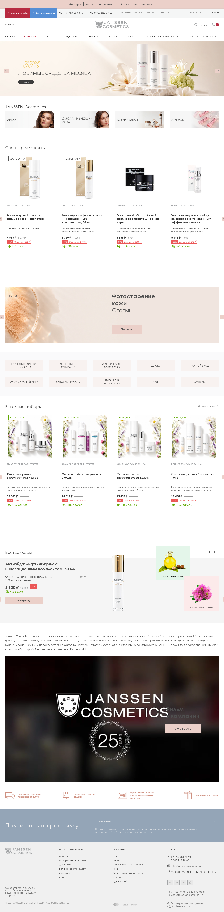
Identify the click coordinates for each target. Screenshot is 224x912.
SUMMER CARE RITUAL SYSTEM (78, 464)
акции (117, 868)
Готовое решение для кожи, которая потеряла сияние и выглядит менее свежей (192, 489)
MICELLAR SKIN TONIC (19, 205)
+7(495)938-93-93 (73, 13)
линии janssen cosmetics (128, 864)
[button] (6, 71)
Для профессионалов (101, 4)
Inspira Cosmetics (19, 13)
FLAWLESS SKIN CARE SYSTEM (22, 464)
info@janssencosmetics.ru (186, 865)
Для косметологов (45, 13)
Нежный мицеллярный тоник (23, 228)
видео (117, 877)
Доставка (65, 864)
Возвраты (65, 873)
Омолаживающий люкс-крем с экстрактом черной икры (135, 230)
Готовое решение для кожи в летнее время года (83, 488)
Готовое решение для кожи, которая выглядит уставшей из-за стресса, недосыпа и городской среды (138, 489)
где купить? (120, 881)
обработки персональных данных (130, 832)
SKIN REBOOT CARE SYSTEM (131, 464)
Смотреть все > (208, 405)
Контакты (65, 877)
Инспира (75, 4)
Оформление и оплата (74, 860)
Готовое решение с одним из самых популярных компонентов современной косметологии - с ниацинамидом (28, 489)
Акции (125, 4)
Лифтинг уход (143, 4)
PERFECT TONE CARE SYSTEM (186, 464)
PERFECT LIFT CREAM (73, 205)
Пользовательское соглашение (185, 894)
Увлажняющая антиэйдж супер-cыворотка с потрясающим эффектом (189, 230)
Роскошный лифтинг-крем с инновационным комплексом (79, 230)
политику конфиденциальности (156, 828)
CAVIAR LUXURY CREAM (130, 205)
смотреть (182, 728)
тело (116, 860)
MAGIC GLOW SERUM (183, 205)
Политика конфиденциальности (186, 891)
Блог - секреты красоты (128, 873)
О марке (64, 856)
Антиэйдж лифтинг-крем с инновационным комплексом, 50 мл (40, 566)
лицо (116, 856)
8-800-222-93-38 (103, 13)
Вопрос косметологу (72, 868)
